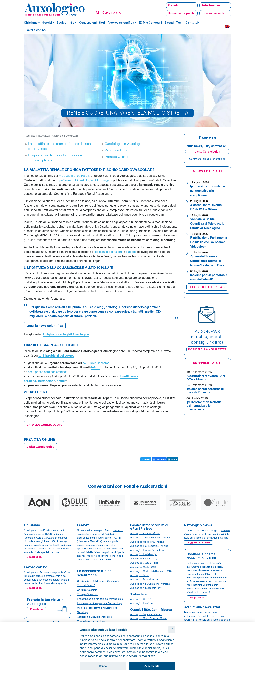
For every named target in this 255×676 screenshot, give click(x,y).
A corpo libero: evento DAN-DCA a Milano (206, 207)
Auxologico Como (139, 575)
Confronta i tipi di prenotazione (207, 159)
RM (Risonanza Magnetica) (99, 539)
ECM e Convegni (150, 22)
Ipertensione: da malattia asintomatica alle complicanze (207, 190)
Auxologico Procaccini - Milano (147, 550)
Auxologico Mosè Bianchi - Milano (148, 618)
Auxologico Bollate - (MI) (143, 558)
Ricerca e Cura (116, 150)
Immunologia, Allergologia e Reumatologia (99, 603)
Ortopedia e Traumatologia (91, 621)
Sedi (102, 22)
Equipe (61, 22)
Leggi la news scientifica (44, 325)
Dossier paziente (212, 13)
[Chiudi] (171, 629)
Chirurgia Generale (87, 590)
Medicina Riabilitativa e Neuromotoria (97, 607)
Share (173, 459)
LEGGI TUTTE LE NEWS (207, 287)
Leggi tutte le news (198, 542)
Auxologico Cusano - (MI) (144, 562)
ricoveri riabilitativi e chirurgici (93, 552)
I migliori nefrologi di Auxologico (66, 334)
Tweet (147, 459)
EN (227, 26)
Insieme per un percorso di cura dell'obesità (209, 277)
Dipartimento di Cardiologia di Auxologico (84, 180)
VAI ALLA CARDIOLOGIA (44, 424)
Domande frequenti (181, 13)
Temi (179, 22)
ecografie (82, 545)
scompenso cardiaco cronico (46, 372)
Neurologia (82, 612)
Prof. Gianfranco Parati (74, 175)
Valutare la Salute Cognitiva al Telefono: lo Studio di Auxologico (207, 223)
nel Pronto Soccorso (96, 363)
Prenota (173, 5)
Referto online (210, 5)
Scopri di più (34, 556)
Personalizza (146, 656)
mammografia (110, 541)
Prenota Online (116, 157)
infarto (95, 367)
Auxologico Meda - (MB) (143, 567)
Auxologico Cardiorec (141, 599)
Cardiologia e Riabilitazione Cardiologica (98, 581)
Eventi (169, 22)
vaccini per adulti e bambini (108, 548)
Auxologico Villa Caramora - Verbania (150, 583)
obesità (100, 252)
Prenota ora (36, 609)
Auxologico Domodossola (144, 579)
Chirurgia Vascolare (87, 594)
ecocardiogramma (98, 545)
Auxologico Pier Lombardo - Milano (149, 546)
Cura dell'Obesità (86, 585)
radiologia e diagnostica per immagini (97, 535)
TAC (113, 537)
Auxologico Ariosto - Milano (145, 533)
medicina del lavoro (97, 555)
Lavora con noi (35, 30)
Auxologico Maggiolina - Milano (147, 541)
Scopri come (197, 597)
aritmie (61, 381)
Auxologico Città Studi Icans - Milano (150, 537)
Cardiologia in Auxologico (124, 144)
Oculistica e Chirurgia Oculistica (94, 616)
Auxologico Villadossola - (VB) (146, 587)
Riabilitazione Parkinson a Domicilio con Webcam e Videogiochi (208, 242)
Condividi (160, 459)
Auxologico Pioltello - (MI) (144, 554)
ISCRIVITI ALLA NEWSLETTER (207, 349)
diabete (131, 252)
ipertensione (114, 252)
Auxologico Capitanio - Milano (146, 614)
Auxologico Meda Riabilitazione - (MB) (151, 571)
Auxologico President (141, 603)
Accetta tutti (151, 665)
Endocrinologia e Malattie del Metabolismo (100, 598)
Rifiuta (103, 665)
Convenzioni (88, 22)
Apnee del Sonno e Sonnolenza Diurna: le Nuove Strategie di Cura (207, 260)
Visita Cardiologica (40, 446)
